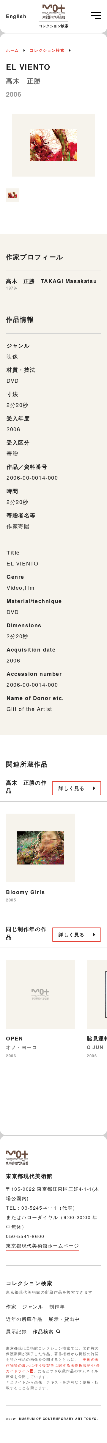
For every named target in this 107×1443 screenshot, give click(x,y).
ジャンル (32, 1306)
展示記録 (16, 1331)
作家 (11, 1306)
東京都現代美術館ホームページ (42, 1245)
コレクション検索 (47, 50)
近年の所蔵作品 (24, 1319)
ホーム (12, 50)
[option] (53, 148)
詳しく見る (72, 788)
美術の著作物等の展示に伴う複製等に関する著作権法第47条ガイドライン (53, 1365)
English (16, 16)
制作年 (57, 1306)
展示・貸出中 (64, 1319)
